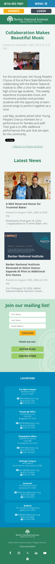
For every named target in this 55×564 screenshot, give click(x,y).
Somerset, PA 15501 (27, 488)
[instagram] (19, 553)
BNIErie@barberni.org (29, 398)
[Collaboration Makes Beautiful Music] (26, 61)
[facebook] (10, 553)
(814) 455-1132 (28, 403)
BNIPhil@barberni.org (29, 447)
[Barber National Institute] (27, 19)
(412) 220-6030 (28, 425)
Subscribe (27, 332)
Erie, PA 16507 (28, 394)
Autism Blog (28, 349)
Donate (13, 11)
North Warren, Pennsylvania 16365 (27, 465)
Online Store (27, 355)
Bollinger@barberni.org (29, 470)
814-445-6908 (28, 494)
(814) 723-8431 (28, 472)
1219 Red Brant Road (27, 485)
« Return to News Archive (27, 146)
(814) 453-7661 (13, 4)
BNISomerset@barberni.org (29, 492)
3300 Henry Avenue (27, 438)
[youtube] (45, 553)
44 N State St (27, 463)
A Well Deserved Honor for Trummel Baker (27, 185)
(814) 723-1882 (28, 474)
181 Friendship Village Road (27, 508)
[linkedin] (36, 553)
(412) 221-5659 (28, 427)
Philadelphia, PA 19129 (27, 443)
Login (41, 11)
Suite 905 (27, 416)
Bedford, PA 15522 (27, 510)
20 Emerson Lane (27, 414)
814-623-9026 (28, 517)
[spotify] (28, 559)
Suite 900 (27, 441)
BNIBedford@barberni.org (29, 514)
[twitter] (28, 553)
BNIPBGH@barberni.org (29, 423)
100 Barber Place (27, 391)
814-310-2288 (28, 519)
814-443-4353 (28, 497)
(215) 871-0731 (28, 450)
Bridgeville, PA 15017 (27, 418)
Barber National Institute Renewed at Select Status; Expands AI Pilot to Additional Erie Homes (27, 246)
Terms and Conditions (27, 546)
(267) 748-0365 (28, 452)
